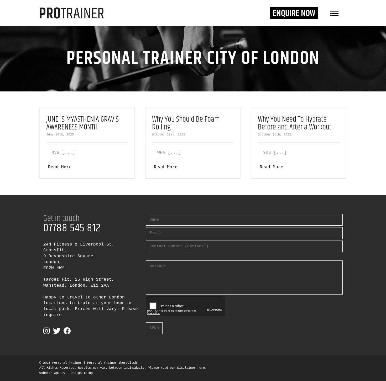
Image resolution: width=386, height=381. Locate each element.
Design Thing (82, 373)
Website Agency (52, 373)
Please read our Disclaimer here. (177, 368)
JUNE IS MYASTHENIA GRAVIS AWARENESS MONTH (82, 123)
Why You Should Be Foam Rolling (186, 123)
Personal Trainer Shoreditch (112, 363)
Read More (60, 167)
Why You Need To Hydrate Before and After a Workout (294, 123)
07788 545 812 (72, 228)
